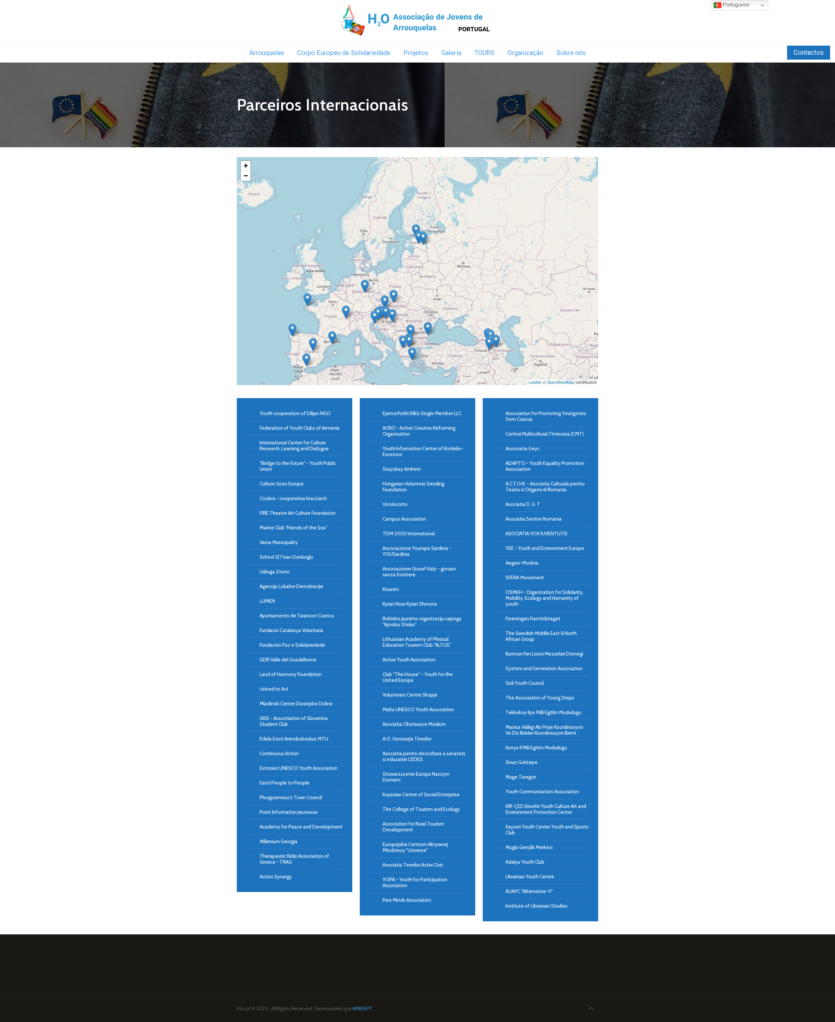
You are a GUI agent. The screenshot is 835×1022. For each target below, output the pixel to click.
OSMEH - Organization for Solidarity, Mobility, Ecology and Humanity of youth (545, 598)
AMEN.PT (362, 1009)
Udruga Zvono (275, 572)
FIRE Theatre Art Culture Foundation (298, 513)
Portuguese (735, 4)
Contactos (809, 52)
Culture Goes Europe (282, 484)
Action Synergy (276, 877)
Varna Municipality (279, 542)
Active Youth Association (409, 660)
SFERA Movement (525, 578)
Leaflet (535, 382)
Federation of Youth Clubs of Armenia (300, 428)
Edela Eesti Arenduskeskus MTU (294, 739)
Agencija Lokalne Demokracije (291, 586)
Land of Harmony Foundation (291, 674)
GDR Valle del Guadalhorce (288, 660)
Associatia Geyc (522, 449)
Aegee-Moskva (522, 563)
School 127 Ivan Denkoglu (286, 557)
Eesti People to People (285, 783)
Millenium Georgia (278, 841)
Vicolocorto (395, 504)
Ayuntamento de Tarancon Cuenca (297, 616)
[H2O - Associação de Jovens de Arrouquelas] (418, 21)
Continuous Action (279, 753)
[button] (489, 343)
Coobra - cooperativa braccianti (293, 498)
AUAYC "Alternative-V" (529, 891)
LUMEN (267, 601)
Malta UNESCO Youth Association (418, 710)
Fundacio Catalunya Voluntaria (291, 630)
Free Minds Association (407, 900)
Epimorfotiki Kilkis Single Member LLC (422, 413)
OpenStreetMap (561, 382)
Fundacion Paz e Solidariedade (292, 645)
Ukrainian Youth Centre (530, 877)
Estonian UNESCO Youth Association (299, 768)
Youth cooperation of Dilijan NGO (295, 413)
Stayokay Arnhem (402, 469)
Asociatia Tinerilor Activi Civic (413, 865)
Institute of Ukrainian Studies (537, 906)
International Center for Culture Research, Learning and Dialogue (294, 446)
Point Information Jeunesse (289, 812)
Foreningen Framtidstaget (533, 619)
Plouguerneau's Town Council (291, 797)
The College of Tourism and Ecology (421, 809)
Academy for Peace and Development (301, 827)
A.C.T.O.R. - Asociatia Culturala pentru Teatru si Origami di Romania (545, 487)
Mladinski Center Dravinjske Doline (296, 704)
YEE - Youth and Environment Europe (545, 548)
